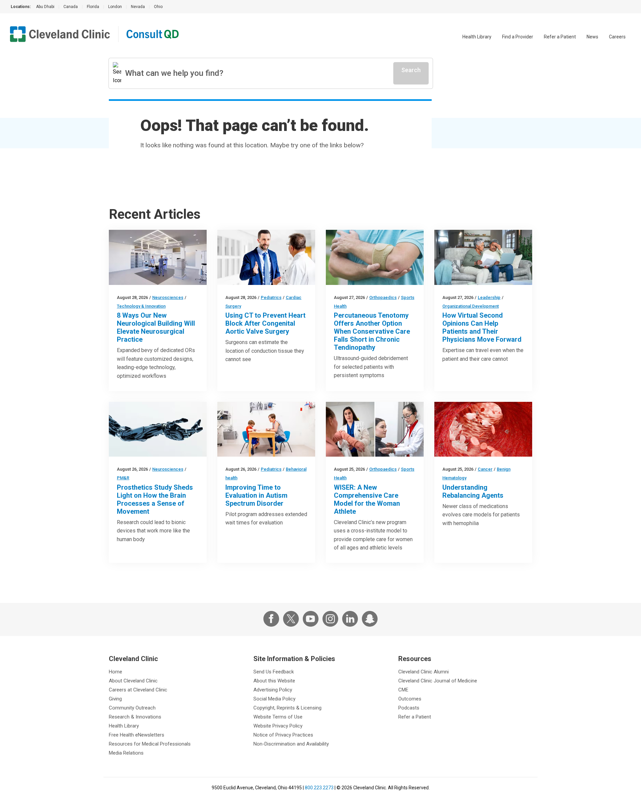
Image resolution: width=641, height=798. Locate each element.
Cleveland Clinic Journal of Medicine (437, 681)
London (115, 6)
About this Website (274, 681)
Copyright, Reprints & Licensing (287, 708)
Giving (115, 699)
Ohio (158, 6)
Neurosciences (167, 297)
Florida (93, 6)
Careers (617, 36)
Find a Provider (517, 36)
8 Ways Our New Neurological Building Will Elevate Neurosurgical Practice (156, 327)
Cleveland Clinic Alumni (423, 672)
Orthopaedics (383, 297)
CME (403, 690)
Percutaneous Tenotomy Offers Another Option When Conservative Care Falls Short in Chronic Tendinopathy (372, 331)
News (592, 36)
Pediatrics (271, 297)
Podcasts (408, 708)
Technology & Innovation (141, 306)
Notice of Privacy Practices (283, 735)
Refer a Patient (560, 36)
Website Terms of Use (277, 717)
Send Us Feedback (273, 672)
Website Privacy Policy (277, 726)
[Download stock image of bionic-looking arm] (158, 429)
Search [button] (411, 69)
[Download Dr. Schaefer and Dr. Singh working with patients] (375, 429)
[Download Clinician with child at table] (266, 429)
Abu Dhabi (45, 6)
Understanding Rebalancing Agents (472, 491)
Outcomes (409, 699)
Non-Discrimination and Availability (291, 744)
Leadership (489, 297)
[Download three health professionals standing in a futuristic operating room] (158, 257)
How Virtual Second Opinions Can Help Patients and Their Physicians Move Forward (481, 327)
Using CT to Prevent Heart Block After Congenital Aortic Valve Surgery (265, 323)
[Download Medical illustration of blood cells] (483, 429)
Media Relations (126, 753)
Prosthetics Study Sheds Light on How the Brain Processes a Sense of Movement (155, 499)
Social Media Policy (274, 699)
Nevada (138, 6)
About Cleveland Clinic (133, 681)
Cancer (485, 469)
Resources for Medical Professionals (150, 744)
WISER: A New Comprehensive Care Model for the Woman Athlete (367, 499)
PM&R (123, 477)
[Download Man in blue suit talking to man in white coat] (266, 257)
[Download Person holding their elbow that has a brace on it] (375, 257)
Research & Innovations (135, 717)
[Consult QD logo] (153, 34)
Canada (70, 6)
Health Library (476, 36)
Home (115, 672)
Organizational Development (470, 306)
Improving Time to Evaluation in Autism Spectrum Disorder (256, 495)
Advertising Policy (272, 690)
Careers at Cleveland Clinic (138, 690)
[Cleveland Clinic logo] (60, 34)
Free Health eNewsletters (136, 735)
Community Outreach (132, 708)
